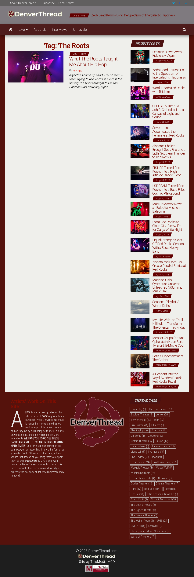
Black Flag (138, 409)
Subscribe (49, 3)
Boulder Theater (142, 414)
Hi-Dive (162, 441)
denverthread (141, 420)
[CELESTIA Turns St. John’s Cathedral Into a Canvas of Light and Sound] (140, 111)
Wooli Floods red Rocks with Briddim (168, 90)
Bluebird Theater (161, 409)
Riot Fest (137, 494)
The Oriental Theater (144, 515)
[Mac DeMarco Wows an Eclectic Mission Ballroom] (140, 209)
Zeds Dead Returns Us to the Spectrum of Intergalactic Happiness (133, 15)
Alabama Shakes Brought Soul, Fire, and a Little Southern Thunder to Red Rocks (168, 151)
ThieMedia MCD (102, 562)
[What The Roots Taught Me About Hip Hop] (35, 66)
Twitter (174, 3)
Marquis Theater (142, 467)
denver (162, 414)
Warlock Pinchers (142, 536)
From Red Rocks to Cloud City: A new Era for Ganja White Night (167, 226)
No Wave (165, 478)
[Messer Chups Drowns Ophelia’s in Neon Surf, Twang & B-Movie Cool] (140, 343)
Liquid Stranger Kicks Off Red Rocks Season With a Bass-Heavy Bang (168, 245)
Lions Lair (138, 451)
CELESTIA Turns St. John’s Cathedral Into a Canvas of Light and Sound (168, 111)
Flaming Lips (139, 430)
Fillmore (157, 425)
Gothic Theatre (141, 441)
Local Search (66, 3)
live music (156, 451)
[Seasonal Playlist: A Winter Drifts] (140, 307)
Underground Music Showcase (150, 531)
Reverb (171, 489)
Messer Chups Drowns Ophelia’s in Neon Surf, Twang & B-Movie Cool (168, 341)
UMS (162, 520)
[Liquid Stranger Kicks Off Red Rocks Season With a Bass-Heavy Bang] (140, 245)
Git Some (138, 435)
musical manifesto (143, 478)
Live (22, 29)
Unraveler (80, 29)
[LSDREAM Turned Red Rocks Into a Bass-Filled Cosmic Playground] (140, 190)
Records (39, 29)
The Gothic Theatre (143, 504)
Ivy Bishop (80, 70)
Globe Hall (155, 435)
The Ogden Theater (143, 510)
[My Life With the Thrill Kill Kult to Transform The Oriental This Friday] (140, 325)
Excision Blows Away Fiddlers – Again (167, 54)
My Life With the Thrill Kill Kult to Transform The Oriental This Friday (168, 323)
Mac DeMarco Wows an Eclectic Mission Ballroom (167, 208)
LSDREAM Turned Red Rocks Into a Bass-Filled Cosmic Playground (168, 189)
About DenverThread (23, 3)
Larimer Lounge (163, 446)
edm (159, 420)
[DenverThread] (10, 29)
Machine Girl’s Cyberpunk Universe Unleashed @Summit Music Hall (167, 285)
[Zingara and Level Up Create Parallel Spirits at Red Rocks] (140, 267)
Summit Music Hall (163, 499)
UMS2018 (138, 526)
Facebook (180, 3)
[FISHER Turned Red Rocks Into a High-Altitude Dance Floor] (140, 172)
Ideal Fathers (140, 446)
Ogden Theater (142, 483)
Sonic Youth (139, 499)
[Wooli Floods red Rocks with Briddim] (140, 93)
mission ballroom (143, 473)
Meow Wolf (164, 467)
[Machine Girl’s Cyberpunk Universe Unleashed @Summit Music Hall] (140, 285)
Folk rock (159, 430)
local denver (140, 462)
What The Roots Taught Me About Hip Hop (93, 61)
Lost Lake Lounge (164, 462)
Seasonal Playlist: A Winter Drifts (165, 304)
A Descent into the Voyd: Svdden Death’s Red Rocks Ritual (167, 378)
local (157, 457)
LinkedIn (186, 3)
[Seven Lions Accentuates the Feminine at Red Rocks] (140, 132)
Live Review (140, 457)
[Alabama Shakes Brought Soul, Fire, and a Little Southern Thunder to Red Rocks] (140, 151)
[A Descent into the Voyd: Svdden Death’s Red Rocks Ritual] (140, 379)
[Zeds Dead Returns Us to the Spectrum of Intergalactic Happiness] (140, 75)
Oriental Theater (167, 483)
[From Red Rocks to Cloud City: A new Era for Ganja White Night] (140, 227)
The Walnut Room (142, 520)
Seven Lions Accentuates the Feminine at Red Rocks (168, 131)
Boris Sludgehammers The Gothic (167, 358)
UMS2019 (155, 526)
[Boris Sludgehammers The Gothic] (140, 361)
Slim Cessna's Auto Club (162, 494)
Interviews (59, 29)
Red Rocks (152, 489)
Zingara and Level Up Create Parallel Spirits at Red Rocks (169, 266)
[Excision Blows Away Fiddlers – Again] (140, 57)
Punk (136, 489)
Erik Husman (139, 425)
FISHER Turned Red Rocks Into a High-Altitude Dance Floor (166, 171)
